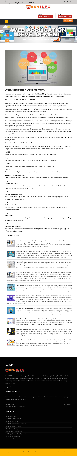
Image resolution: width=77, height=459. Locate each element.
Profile (64, 452)
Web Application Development (45, 40)
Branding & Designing (13, 436)
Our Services (57, 452)
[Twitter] (67, 1)
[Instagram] (70, 1)
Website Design (11, 416)
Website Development (13, 419)
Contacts (70, 452)
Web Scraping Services (13, 426)
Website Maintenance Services (16, 424)
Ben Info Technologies (31, 452)
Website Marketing (12, 421)
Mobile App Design (12, 429)
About (50, 452)
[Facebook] (64, 1)
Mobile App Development (14, 431)
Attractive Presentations (14, 439)
